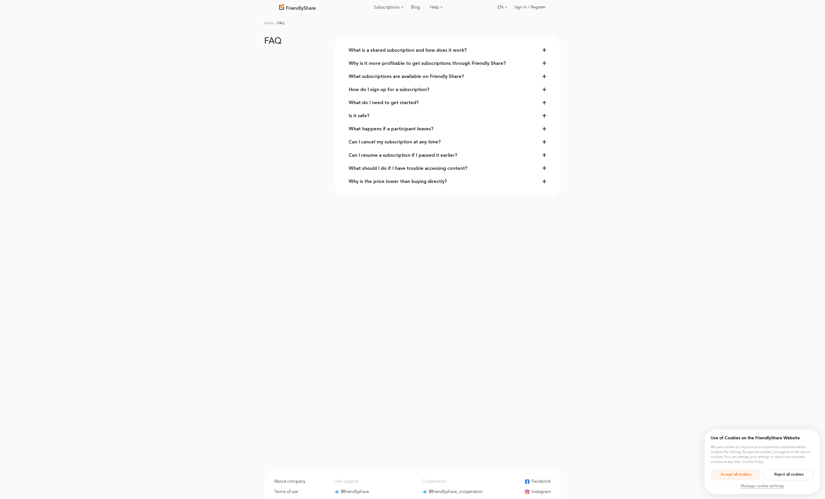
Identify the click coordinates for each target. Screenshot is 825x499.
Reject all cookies (788, 474)
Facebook (541, 481)
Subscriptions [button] (387, 7)
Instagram (541, 492)
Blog (415, 7)
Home (269, 23)
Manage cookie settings (762, 486)
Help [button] (435, 7)
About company (289, 481)
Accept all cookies (736, 474)
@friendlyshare (355, 492)
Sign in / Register (530, 7)
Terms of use (286, 492)
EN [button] (501, 7)
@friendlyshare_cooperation (456, 492)
